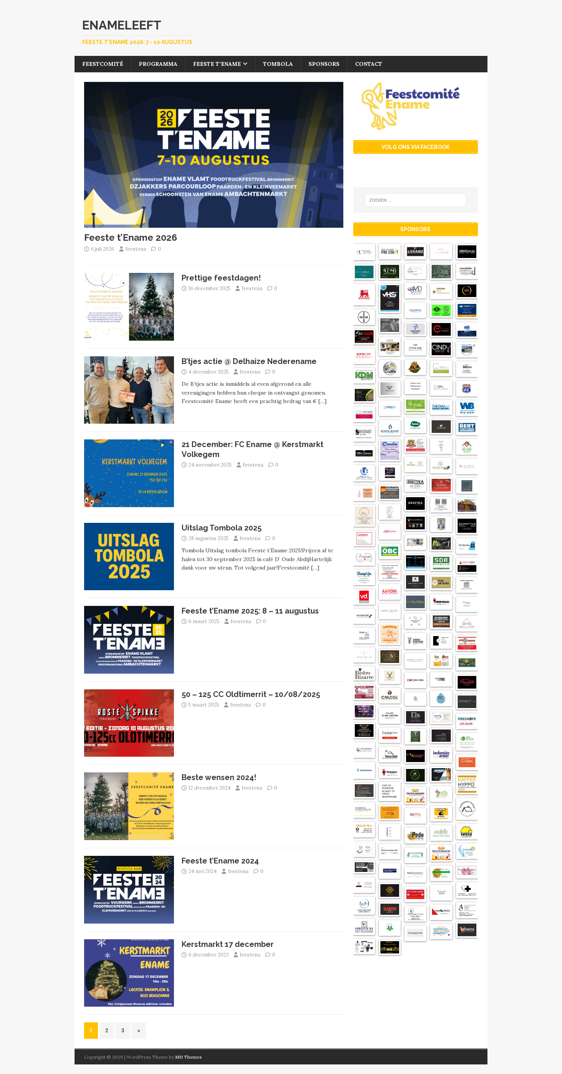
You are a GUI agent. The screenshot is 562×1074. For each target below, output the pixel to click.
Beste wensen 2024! (219, 777)
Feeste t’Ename (217, 63)
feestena (135, 249)
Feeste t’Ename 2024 (220, 860)
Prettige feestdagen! (221, 277)
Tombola (278, 63)
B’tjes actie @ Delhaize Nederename (249, 361)
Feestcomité (102, 63)
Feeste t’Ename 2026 (130, 237)
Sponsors (324, 63)
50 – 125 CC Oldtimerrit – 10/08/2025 (251, 694)
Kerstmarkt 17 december (228, 944)
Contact (368, 63)
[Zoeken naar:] (415, 200)
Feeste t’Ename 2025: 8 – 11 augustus (250, 610)
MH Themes (188, 1057)
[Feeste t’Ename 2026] (213, 223)
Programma (158, 63)
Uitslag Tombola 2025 (222, 527)
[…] (322, 401)
